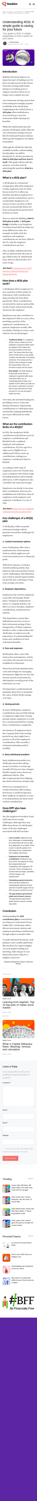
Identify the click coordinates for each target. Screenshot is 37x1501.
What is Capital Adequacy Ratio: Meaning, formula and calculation (17, 1046)
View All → (31, 1178)
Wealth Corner (18, 11)
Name (5, 1110)
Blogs (10, 11)
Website (6, 1135)
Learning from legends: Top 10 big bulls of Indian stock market (18, 1005)
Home (4, 11)
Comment (7, 1083)
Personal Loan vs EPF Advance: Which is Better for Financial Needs (17, 271)
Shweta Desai (14, 42)
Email (5, 1123)
